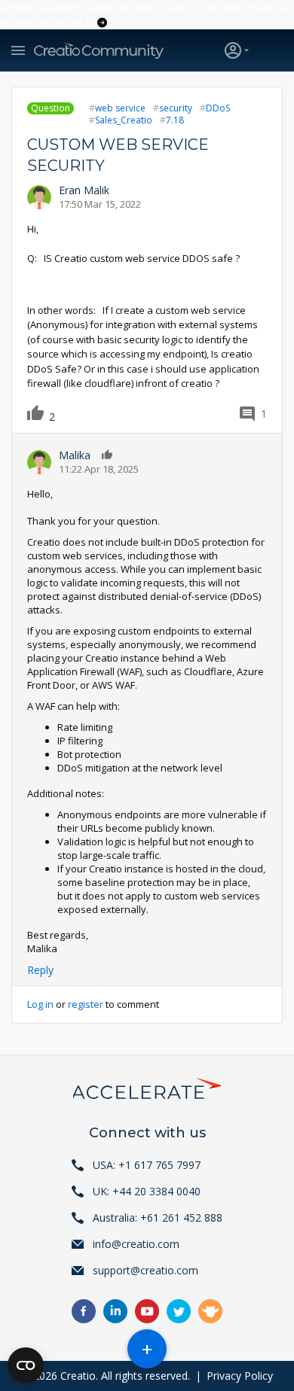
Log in (40, 1004)
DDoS (218, 108)
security (175, 108)
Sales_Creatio (123, 120)
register (85, 1004)
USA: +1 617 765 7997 (147, 1165)
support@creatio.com (145, 1270)
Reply (40, 970)
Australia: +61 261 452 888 (157, 1217)
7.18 (175, 120)
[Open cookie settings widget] (26, 1365)
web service (120, 108)
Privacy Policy (240, 1375)
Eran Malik (84, 190)
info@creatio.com (136, 1244)
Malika (74, 455)
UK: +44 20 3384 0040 (147, 1191)
